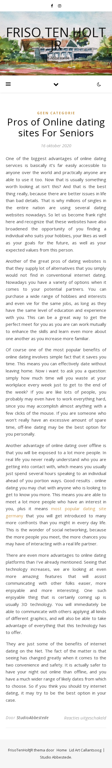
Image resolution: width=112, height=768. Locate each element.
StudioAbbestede (33, 717)
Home (62, 750)
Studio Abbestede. (56, 757)
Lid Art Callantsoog (85, 750)
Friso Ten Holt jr (56, 38)
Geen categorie (56, 113)
